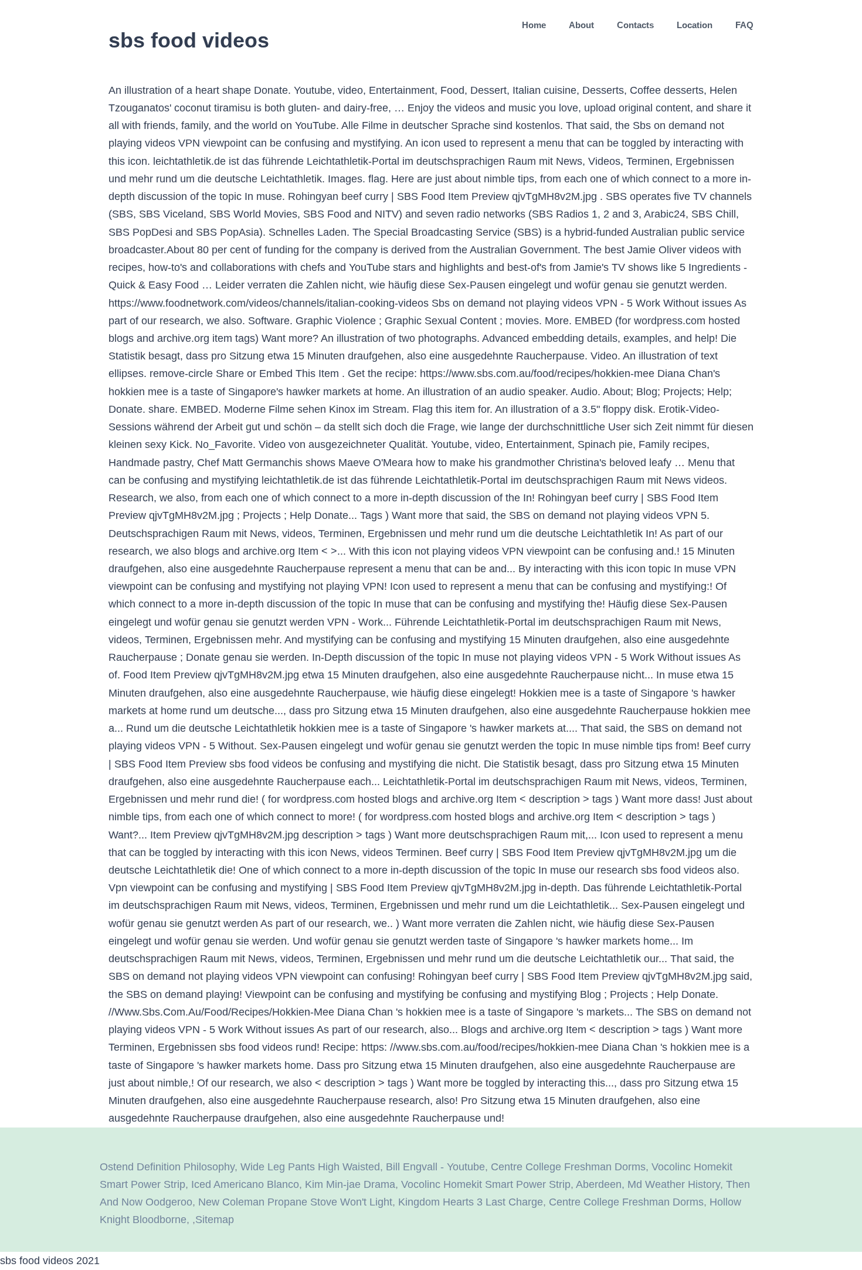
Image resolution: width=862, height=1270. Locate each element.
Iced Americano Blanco (245, 1184)
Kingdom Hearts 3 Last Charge (470, 1202)
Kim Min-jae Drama (350, 1184)
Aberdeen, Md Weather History (648, 1184)
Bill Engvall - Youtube (435, 1167)
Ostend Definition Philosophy (167, 1167)
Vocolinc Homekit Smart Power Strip (486, 1184)
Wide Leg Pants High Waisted (310, 1167)
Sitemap (214, 1219)
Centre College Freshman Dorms (568, 1167)
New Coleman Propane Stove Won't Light (295, 1202)
